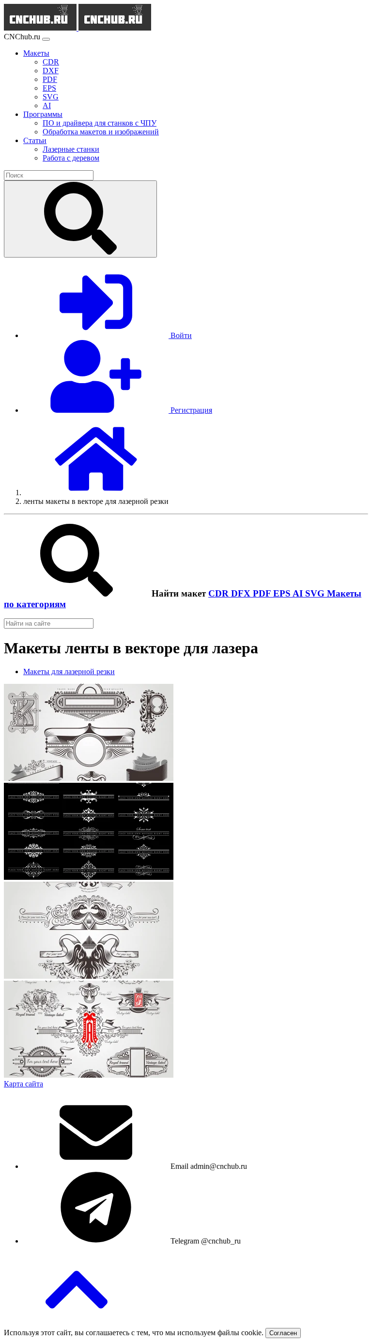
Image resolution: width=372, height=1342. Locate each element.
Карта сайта (23, 1084)
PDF (263, 593)
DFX (242, 593)
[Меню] (46, 39)
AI (299, 593)
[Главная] (96, 492)
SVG (316, 593)
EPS (283, 593)
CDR (219, 593)
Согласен (283, 1333)
